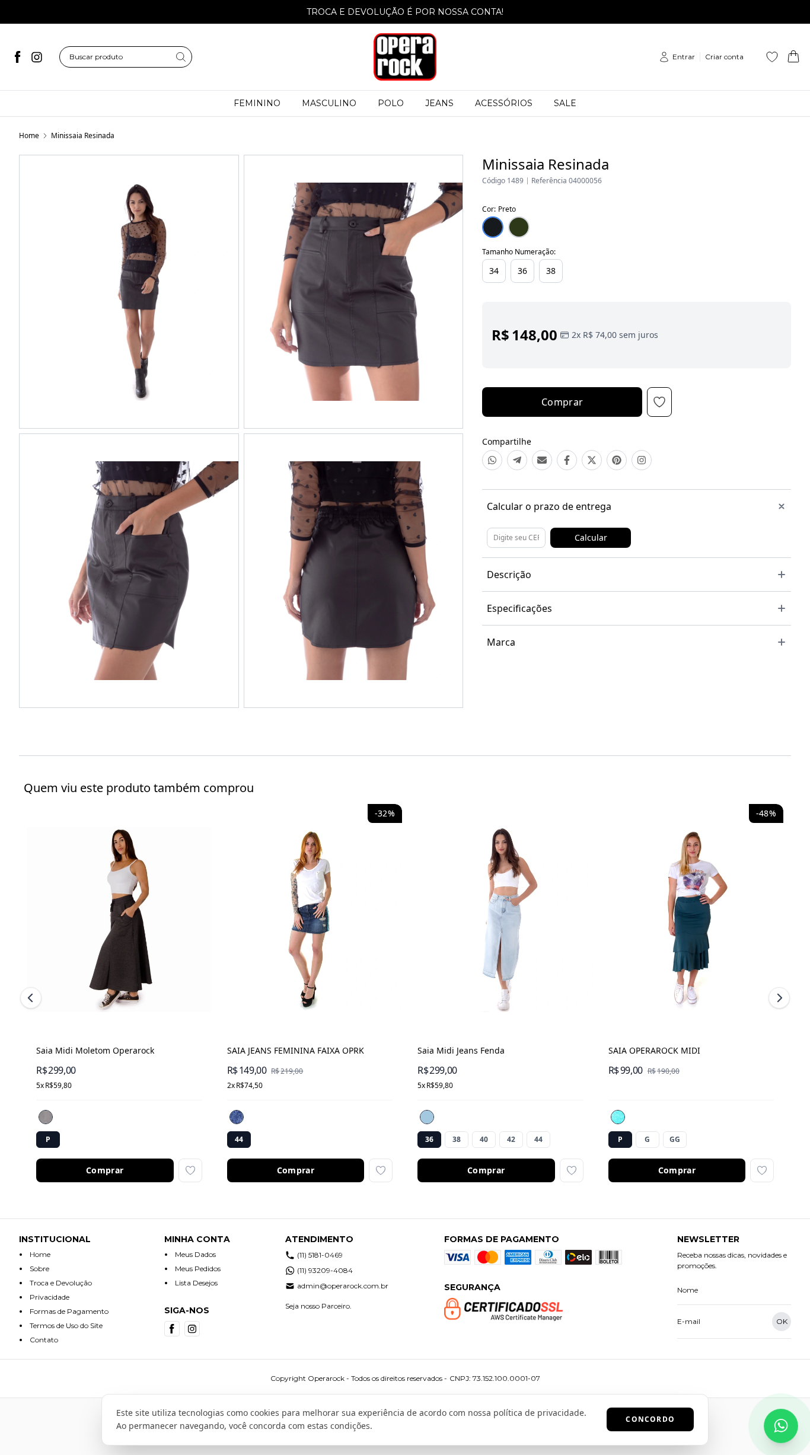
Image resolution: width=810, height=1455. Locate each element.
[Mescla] (45, 1117)
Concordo (650, 1419)
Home (29, 135)
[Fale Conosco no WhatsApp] (781, 1426)
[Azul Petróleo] (617, 1117)
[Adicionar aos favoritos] (190, 1170)
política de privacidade (538, 1412)
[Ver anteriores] (32, 997)
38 (551, 270)
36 (522, 270)
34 (494, 270)
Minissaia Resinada (82, 135)
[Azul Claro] (426, 1117)
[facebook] (17, 57)
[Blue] (236, 1117)
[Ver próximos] (777, 997)
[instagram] (36, 57)
